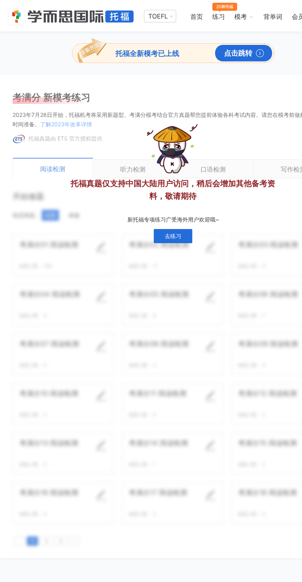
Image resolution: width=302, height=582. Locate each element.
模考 (240, 16)
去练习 (173, 236)
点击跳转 (238, 53)
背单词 (272, 16)
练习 (218, 16)
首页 (196, 16)
